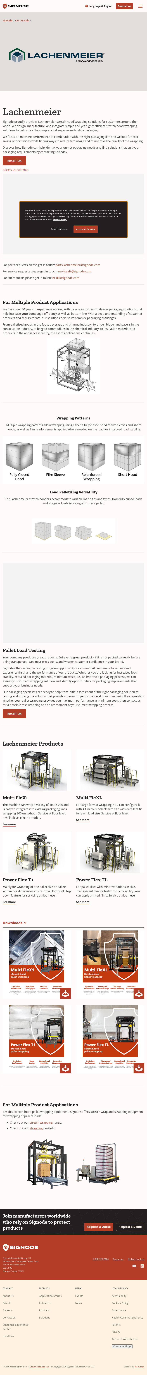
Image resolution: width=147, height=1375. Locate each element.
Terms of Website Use (125, 1339)
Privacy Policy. (60, 219)
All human (139, 1366)
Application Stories (50, 1296)
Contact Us (9, 1317)
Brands (7, 1303)
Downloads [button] (12, 922)
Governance (119, 1310)
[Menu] (140, 6)
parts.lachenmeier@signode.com (78, 265)
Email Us (14, 161)
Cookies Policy (120, 1303)
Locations (8, 1336)
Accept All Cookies (85, 229)
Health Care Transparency (127, 1317)
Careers (7, 1310)
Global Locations (136, 1259)
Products (44, 1310)
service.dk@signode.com (74, 271)
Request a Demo (130, 1227)
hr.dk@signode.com (65, 278)
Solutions (44, 1317)
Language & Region (100, 6)
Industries (45, 1303)
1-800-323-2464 (101, 1259)
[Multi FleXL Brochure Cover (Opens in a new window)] (110, 964)
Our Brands (22, 20)
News (78, 1303)
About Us (8, 1296)
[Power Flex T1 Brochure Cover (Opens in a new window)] (37, 1039)
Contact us (124, 6)
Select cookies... (59, 229)
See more (9, 824)
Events (79, 1296)
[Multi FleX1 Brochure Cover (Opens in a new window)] (37, 964)
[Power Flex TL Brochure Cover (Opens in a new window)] (110, 1039)
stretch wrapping (41, 1123)
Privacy (116, 1332)
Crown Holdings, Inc (39, 1366)
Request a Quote (99, 1227)
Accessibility (119, 1296)
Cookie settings (122, 1346)
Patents (116, 1324)
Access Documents (15, 170)
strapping (36, 1128)
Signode (7, 20)
